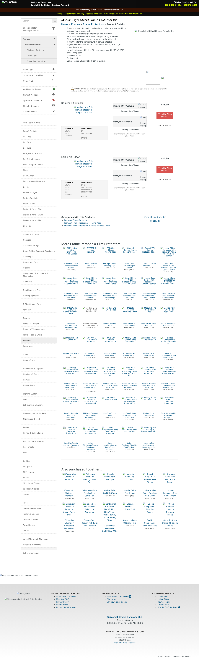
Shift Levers (28, 472)
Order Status (44, 5)
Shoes (26, 477)
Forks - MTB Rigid (31, 323)
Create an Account (60, 5)
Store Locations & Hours (33, 75)
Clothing (26, 268)
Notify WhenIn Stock (166, 115)
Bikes (25, 170)
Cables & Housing (31, 234)
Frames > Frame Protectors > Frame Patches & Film (87, 225)
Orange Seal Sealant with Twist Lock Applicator (89, 523)
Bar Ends (27, 137)
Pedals (26, 427)
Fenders (26, 318)
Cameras (27, 240)
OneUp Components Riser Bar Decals (150, 523)
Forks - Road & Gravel (32, 335)
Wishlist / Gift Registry (33, 89)
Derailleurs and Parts (32, 290)
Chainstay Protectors (36, 50)
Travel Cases (29, 525)
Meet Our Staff (62, 599)
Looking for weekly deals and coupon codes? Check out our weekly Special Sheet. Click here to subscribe (99, 14)
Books (26, 187)
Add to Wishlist (165, 125)
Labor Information (31, 553)
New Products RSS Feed (118, 596)
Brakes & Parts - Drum (33, 215)
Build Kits (27, 226)
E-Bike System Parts (32, 304)
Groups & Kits (29, 360)
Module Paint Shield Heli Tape (109, 491)
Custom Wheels (30, 111)
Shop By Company (31, 106)
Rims (25, 452)
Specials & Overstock (32, 100)
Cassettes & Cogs (31, 245)
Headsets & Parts (30, 374)
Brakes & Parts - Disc (32, 209)
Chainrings (27, 256)
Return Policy (62, 604)
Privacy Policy (62, 602)
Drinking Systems (31, 295)
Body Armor (28, 176)
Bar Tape (27, 142)
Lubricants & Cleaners (33, 405)
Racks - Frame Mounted (33, 441)
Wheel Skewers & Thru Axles (35, 539)
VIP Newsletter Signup (117, 602)
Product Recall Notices (66, 607)
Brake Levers (29, 203)
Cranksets (27, 281)
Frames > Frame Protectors (76, 220)
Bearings (27, 148)
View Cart (181, 2)
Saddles (26, 461)
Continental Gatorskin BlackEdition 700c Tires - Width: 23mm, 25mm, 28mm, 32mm (110, 532)
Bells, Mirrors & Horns (32, 153)
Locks (25, 399)
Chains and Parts (30, 262)
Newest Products (30, 95)
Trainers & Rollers (30, 519)
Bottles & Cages (30, 192)
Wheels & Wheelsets (32, 544)
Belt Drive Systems (31, 159)
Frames (27, 340)
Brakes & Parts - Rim (32, 220)
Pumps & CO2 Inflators (33, 433)
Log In (34, 5)
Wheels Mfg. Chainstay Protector (69, 493)
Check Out (192, 2)
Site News (111, 599)
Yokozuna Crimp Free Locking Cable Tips (89, 493)
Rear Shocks (28, 447)
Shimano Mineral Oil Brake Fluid (130, 521)
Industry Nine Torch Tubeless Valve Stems (149, 493)
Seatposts (27, 466)
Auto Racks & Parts (31, 123)
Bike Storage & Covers (33, 164)
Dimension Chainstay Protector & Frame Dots (69, 524)
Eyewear (27, 309)
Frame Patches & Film (36, 61)
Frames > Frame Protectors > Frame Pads (82, 223)
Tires (25, 503)
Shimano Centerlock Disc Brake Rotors (170, 493)
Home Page (28, 70)
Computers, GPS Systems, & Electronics (35, 274)
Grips (25, 354)
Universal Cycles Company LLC (124, 617)
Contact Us (28, 81)
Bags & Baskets (30, 131)
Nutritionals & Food (31, 419)
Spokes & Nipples (31, 489)
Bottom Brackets (30, 198)
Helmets (26, 380)
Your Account (163, 602)
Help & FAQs (163, 599)
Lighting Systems (30, 394)
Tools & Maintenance (32, 508)
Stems (26, 494)
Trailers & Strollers (31, 514)
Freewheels (28, 346)
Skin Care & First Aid (32, 483)
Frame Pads (32, 56)
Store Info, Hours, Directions (125, 643)
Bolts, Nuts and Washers (34, 181)
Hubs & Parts (29, 385)
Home (64, 24)
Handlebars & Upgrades (33, 368)
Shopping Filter (30, 28)
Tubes (26, 530)
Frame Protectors (93, 24)
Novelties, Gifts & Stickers (34, 413)
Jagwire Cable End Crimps (129, 491)
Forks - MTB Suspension (34, 329)
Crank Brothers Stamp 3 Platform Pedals (170, 523)
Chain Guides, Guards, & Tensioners (39, 251)
